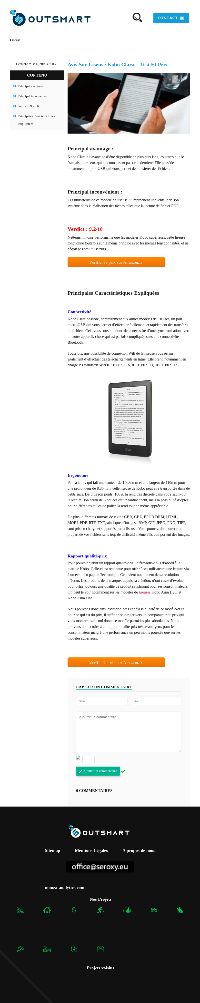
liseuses (144, 592)
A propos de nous (138, 850)
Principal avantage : (31, 86)
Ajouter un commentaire (100, 771)
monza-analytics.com (64, 887)
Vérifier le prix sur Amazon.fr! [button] (116, 262)
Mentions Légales (91, 850)
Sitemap (52, 850)
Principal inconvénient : (34, 96)
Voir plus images (128, 422)
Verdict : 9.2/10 (28, 106)
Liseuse (15, 40)
